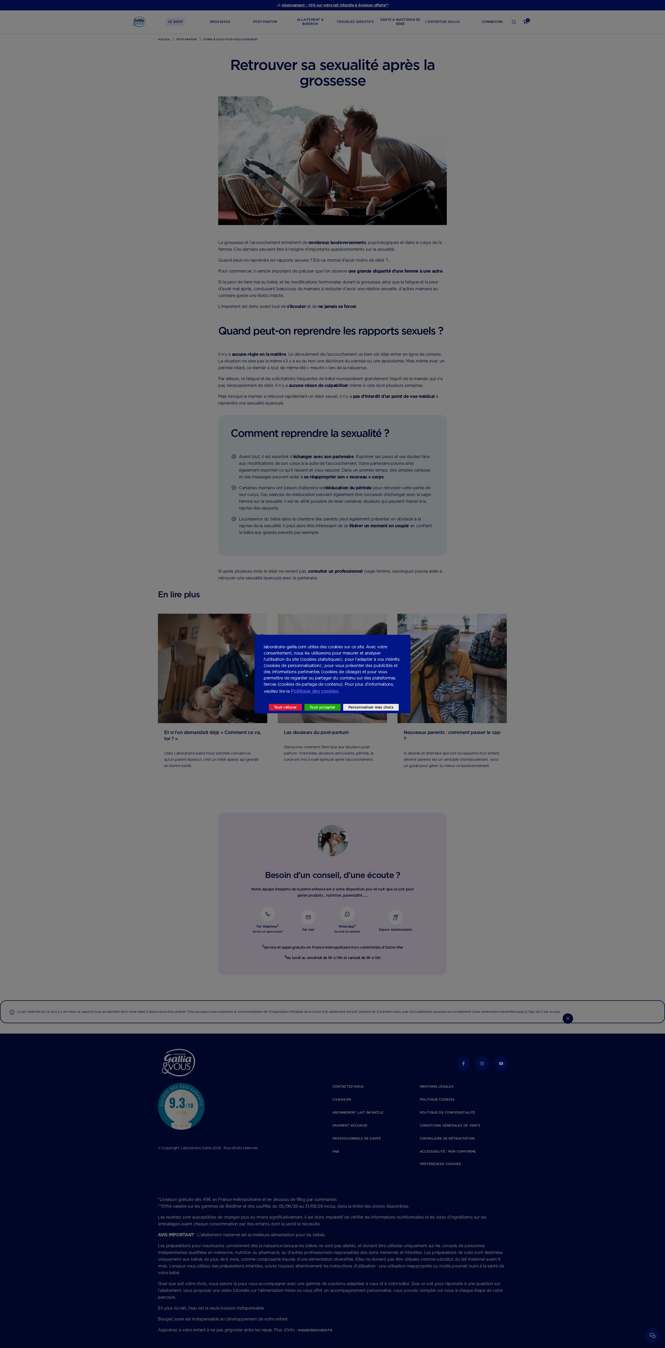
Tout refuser (285, 707)
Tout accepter (322, 707)
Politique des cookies (314, 691)
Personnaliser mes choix (371, 707)
